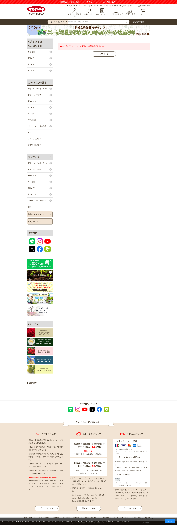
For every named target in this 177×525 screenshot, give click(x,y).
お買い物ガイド (74, 6)
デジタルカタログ (116, 14)
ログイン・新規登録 (74, 15)
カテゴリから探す (37, 82)
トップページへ (103, 54)
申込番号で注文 (130, 14)
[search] (126, 22)
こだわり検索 (138, 22)
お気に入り (88, 14)
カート (143, 14)
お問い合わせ (145, 6)
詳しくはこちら (132, 2)
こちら (122, 498)
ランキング (34, 157)
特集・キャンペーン (102, 15)
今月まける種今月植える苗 (35, 43)
